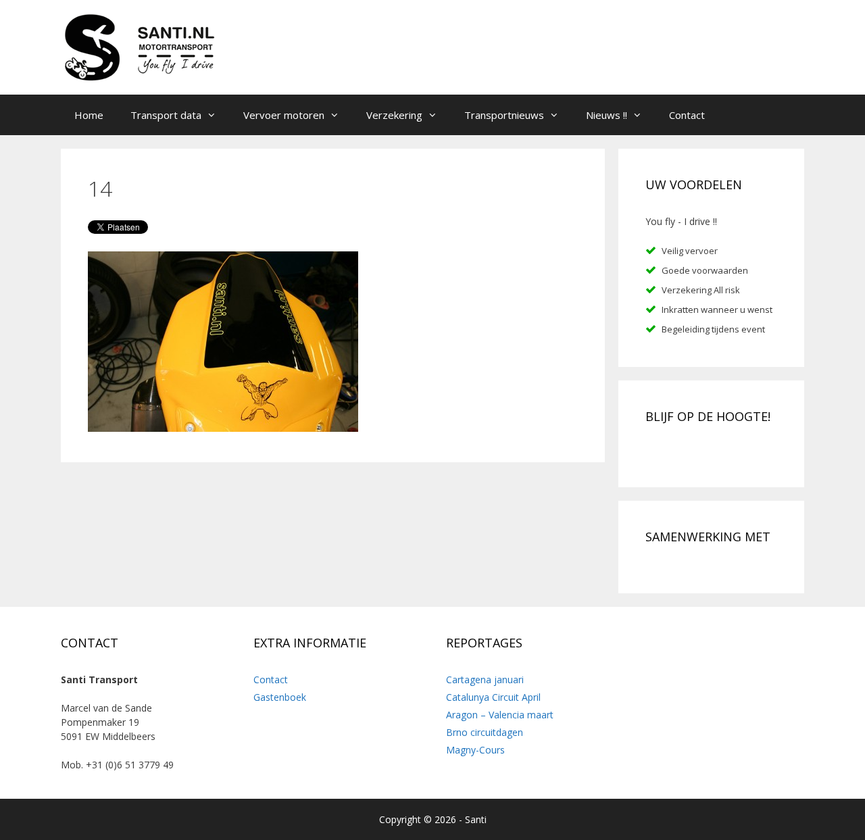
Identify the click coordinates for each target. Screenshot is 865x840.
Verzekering (394, 115)
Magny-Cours (475, 749)
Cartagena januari (485, 679)
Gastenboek (279, 697)
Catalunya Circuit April (493, 697)
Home (88, 115)
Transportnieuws (504, 115)
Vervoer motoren (283, 115)
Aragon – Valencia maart (499, 714)
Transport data (165, 115)
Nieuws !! (606, 115)
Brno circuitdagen (484, 732)
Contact (687, 115)
